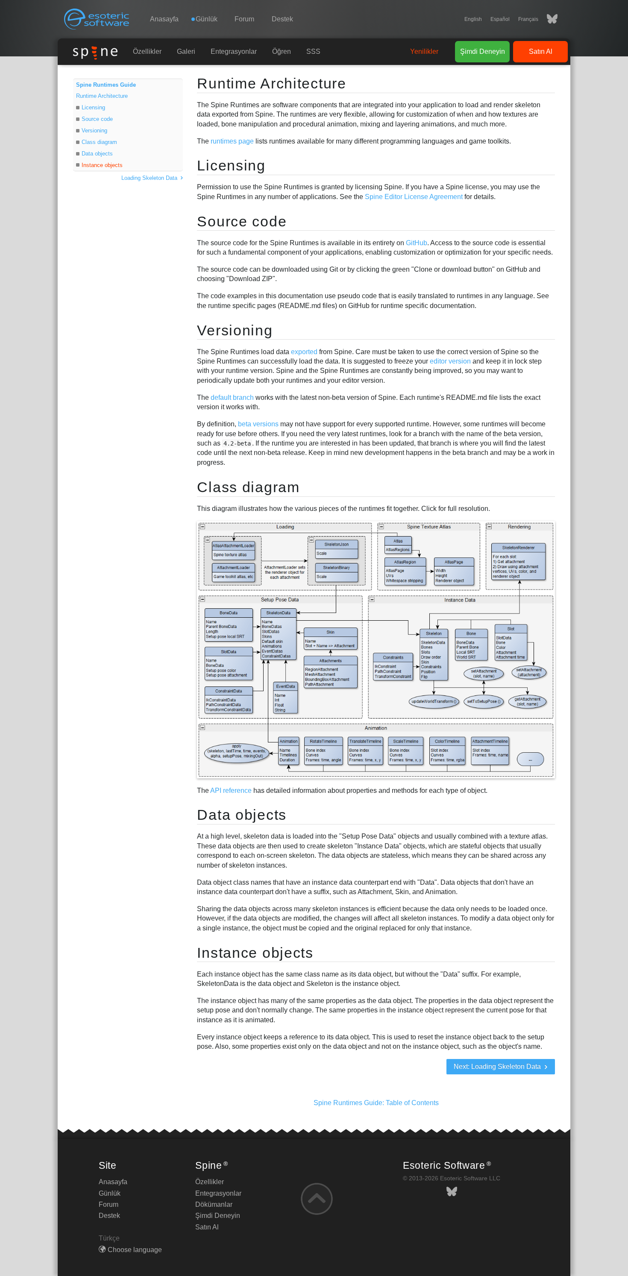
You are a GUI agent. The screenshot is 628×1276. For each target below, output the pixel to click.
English (473, 19)
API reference (231, 790)
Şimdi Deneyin (482, 51)
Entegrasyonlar (234, 51)
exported (304, 351)
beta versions (258, 424)
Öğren (281, 51)
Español (500, 19)
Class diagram (99, 142)
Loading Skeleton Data (150, 178)
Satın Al (540, 51)
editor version (450, 361)
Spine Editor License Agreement (414, 196)
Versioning (94, 130)
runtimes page (232, 141)
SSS (313, 51)
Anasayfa (164, 19)
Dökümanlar (213, 1204)
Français (528, 19)
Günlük (109, 1193)
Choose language (135, 1249)
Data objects (97, 153)
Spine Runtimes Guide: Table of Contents (376, 1102)
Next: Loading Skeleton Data (498, 1066)
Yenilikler (424, 51)
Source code (97, 119)
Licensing (93, 107)
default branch (232, 397)
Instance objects (102, 165)
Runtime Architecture (102, 96)
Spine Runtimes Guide (106, 85)
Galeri (186, 51)
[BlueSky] (548, 19)
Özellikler (147, 51)
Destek (282, 19)
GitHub (416, 242)
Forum (244, 19)
